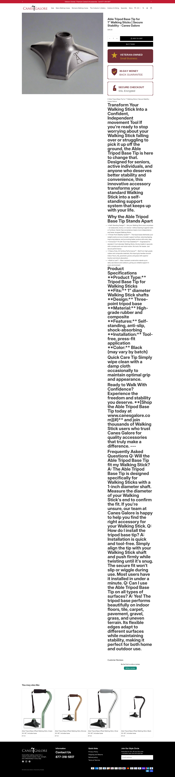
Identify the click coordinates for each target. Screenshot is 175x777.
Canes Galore (29, 769)
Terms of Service (94, 760)
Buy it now (130, 44)
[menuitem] (130, 8)
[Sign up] (150, 757)
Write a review (130, 668)
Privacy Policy (93, 752)
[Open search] (143, 8)
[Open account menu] (147, 8)
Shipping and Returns (95, 754)
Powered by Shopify (39, 769)
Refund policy (93, 757)
